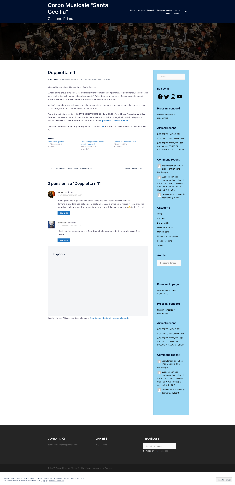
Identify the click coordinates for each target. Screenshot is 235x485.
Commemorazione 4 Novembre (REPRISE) (73, 168)
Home (132, 10)
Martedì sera (104, 79)
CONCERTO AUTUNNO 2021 (170, 138)
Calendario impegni (146, 10)
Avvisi (84, 79)
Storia (177, 10)
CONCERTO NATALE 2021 (169, 134)
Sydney (108, 468)
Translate (163, 451)
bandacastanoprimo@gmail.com (63, 444)
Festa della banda (165, 227)
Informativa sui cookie (56, 481)
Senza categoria (164, 241)
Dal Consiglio (163, 223)
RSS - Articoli (101, 444)
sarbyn (61, 192)
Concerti (92, 79)
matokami (54, 79)
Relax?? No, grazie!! (56, 142)
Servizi (160, 245)
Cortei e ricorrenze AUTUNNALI (126, 142)
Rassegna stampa (164, 10)
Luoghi (167, 13)
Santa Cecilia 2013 (133, 168)
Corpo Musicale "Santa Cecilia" (78, 8)
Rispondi (64, 213)
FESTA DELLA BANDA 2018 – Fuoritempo (170, 168)
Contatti (177, 13)
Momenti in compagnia (167, 236)
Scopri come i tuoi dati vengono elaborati (109, 318)
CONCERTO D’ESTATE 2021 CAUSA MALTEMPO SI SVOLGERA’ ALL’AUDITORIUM (170, 146)
